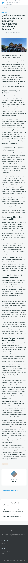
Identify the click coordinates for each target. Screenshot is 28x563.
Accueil (3, 7)
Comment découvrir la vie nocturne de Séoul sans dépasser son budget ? (13, 515)
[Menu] (25, 2)
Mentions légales (5, 551)
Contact (3, 553)
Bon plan (8, 7)
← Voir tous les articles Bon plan (10, 490)
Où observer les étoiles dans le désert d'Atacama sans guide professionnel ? (13, 510)
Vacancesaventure (7, 531)
